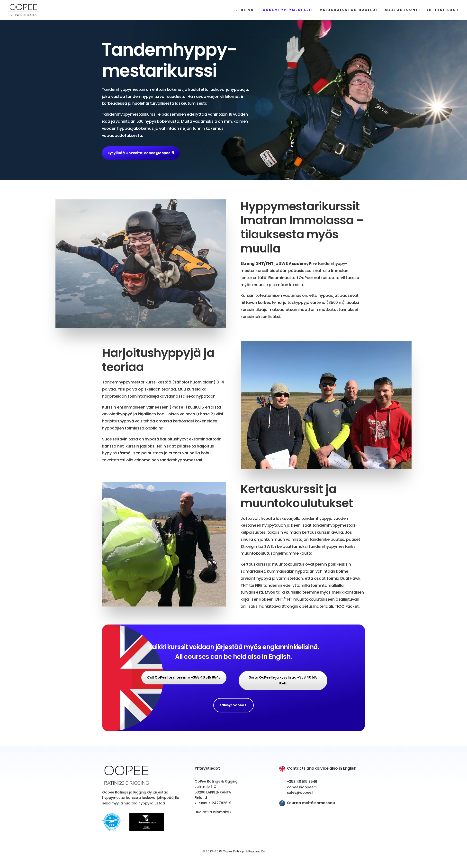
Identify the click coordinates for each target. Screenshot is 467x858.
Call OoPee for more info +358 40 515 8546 (184, 677)
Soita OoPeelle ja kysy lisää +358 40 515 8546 (283, 680)
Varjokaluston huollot (349, 10)
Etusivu (244, 10)
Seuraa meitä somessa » (311, 803)
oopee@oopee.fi (301, 787)
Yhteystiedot (442, 10)
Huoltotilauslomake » (213, 812)
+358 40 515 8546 (302, 781)
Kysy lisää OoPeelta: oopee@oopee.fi (141, 152)
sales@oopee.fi (233, 705)
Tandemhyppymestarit (287, 10)
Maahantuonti (402, 10)
